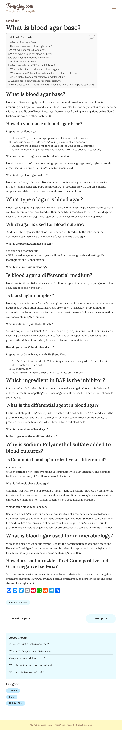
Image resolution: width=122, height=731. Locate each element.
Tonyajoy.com (19, 5)
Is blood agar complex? (23, 61)
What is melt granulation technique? (30, 665)
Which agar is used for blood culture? (31, 53)
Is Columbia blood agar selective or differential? (38, 76)
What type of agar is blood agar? (28, 49)
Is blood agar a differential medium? (30, 57)
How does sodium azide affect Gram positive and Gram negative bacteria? (52, 84)
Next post (101, 618)
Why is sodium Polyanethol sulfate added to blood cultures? (43, 72)
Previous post (21, 618)
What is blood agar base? (24, 42)
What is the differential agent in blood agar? (34, 69)
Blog (11, 697)
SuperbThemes (84, 724)
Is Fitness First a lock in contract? (29, 643)
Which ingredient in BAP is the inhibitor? (32, 65)
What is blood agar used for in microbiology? (36, 80)
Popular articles (18, 602)
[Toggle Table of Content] (90, 37)
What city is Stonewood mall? (26, 672)
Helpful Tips (15, 703)
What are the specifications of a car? (30, 651)
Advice (13, 690)
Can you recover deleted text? (27, 658)
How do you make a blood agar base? (31, 46)
